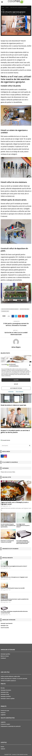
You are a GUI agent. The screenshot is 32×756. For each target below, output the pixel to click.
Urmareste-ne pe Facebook (10, 548)
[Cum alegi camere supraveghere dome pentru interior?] (23, 518)
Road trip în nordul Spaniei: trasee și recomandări (7, 541)
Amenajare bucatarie (6, 690)
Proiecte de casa (5, 710)
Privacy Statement (19, 391)
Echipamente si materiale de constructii (10, 726)
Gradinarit (3, 658)
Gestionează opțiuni (16, 388)
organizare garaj (5, 311)
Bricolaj (2, 688)
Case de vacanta (5, 627)
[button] (30, 365)
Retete (2, 746)
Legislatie (3, 714)
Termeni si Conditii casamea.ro (8, 680)
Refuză (16, 384)
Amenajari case (4, 625)
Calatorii (3, 748)
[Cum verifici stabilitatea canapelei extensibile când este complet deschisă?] (23, 534)
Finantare (3, 712)
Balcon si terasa (5, 656)
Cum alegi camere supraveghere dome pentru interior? (23, 525)
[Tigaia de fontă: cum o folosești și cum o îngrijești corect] (16, 490)
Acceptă (16, 380)
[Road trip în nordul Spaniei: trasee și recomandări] (8, 534)
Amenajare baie (4, 692)
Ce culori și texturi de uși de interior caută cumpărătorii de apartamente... (8, 525)
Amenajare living (5, 694)
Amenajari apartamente (6, 623)
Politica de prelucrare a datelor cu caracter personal (14, 678)
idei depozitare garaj (24, 309)
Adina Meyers (5, 13)
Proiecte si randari (5, 724)
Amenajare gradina (5, 654)
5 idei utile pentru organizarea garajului (9, 309)
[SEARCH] (29, 445)
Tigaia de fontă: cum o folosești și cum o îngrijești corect (14, 577)
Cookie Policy (11, 391)
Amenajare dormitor (6, 696)
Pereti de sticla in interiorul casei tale (13, 405)
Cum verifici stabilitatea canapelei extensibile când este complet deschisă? (22, 542)
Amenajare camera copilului (7, 698)
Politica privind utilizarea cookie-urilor (10, 676)
